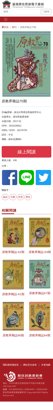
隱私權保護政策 (11, 365)
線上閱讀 (27, 151)
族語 (5, 197)
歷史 (28, 197)
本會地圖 (45, 365)
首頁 (6, 27)
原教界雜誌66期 (13, 335)
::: (1, 24)
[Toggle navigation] (6, 19)
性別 (20, 197)
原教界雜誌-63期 (40, 252)
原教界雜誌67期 (39, 293)
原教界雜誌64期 (39, 335)
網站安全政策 (30, 365)
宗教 (13, 197)
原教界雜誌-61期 (13, 294)
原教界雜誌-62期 (13, 252)
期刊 (14, 27)
